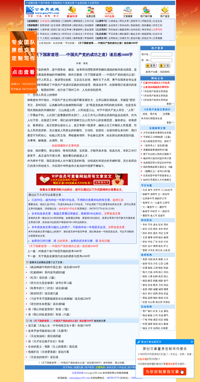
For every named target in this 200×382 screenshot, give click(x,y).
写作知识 (113, 29)
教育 (150, 280)
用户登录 (45, 3)
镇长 (155, 229)
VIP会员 (122, 367)
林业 (145, 285)
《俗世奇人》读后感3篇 (155, 145)
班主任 (158, 250)
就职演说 (78, 25)
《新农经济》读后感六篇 (43, 293)
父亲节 (166, 202)
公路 (166, 263)
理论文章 (124, 21)
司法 (150, 263)
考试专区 (146, 29)
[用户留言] (165, 17)
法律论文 (55, 34)
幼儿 (160, 324)
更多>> (170, 103)
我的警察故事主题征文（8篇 (157, 167)
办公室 (151, 302)
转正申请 (66, 29)
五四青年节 (148, 198)
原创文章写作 (23, 62)
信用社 (156, 328)
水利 (155, 272)
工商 (155, 267)
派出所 (158, 302)
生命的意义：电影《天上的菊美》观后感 (52, 346)
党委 (145, 259)
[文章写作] (72, 17)
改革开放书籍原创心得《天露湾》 (48, 330)
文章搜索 (157, 38)
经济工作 (157, 25)
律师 (155, 246)
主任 (150, 229)
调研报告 (78, 21)
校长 (160, 237)
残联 (160, 280)
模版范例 (124, 29)
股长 (155, 233)
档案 (155, 280)
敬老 (166, 324)
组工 (160, 272)
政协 (145, 263)
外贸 (145, 324)
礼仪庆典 (101, 34)
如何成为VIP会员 (68, 208)
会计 (150, 246)
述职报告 (55, 21)
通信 (166, 311)
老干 (166, 280)
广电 (145, 319)
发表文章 (69, 3)
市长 (145, 224)
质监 (145, 297)
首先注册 (104, 240)
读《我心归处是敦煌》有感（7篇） (49, 309)
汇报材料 (66, 21)
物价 (155, 297)
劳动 (160, 293)
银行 (150, 311)
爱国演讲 (66, 25)
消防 (150, 289)
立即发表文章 (112, 213)
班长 (145, 241)
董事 (150, 237)
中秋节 (153, 211)
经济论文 (66, 34)
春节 (150, 190)
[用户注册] (90, 17)
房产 (145, 311)
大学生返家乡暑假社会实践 (157, 132)
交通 (145, 267)
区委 (145, 302)
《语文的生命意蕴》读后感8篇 (46, 304)
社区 (160, 319)
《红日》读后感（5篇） (42, 277)
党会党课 (89, 29)
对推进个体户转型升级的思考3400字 (60, 251)
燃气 (166, 315)
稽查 (166, 289)
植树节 (146, 194)
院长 (145, 246)
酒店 (155, 319)
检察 (160, 259)
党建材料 (33, 29)
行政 (150, 272)
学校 (150, 319)
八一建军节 (161, 207)
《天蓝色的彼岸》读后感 (43, 357)
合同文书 (101, 38)
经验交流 (146, 21)
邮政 (150, 315)
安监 (166, 293)
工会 (160, 311)
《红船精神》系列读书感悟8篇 (46, 272)
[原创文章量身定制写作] (165, 377)
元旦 (145, 190)
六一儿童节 (156, 202)
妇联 (155, 276)
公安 (160, 263)
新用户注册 (151, 72)
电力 (145, 272)
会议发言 (113, 25)
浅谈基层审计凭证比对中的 (157, 162)
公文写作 (101, 29)
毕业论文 (44, 34)
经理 (155, 237)
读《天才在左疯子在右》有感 (46, 341)
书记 (160, 233)
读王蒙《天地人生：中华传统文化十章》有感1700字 (59, 325)
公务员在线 (45, 43)
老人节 (153, 215)
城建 (155, 289)
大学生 (151, 250)
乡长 (160, 229)
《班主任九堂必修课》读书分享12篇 (50, 282)
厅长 (150, 224)
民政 (166, 267)
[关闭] (35, 33)
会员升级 (82, 3)
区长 (160, 224)
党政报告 (135, 25)
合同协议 (113, 38)
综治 (166, 272)
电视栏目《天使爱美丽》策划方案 (48, 351)
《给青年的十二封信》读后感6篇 (48, 288)
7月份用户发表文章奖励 (155, 91)
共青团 (164, 328)
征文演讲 (55, 25)
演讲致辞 (33, 25)
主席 (166, 233)
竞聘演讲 (44, 25)
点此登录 (62, 240)
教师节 (146, 211)
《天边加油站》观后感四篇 (44, 336)
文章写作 (94, 3)
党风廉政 (146, 25)
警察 (145, 250)
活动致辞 (89, 25)
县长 (155, 224)
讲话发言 (101, 25)
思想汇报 (55, 29)
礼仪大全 (157, 34)
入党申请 (44, 29)
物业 (145, 328)
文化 (166, 297)
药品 (166, 285)
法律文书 (124, 38)
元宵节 (156, 190)
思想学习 (135, 21)
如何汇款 (118, 199)
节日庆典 (113, 34)
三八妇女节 (166, 190)
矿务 (155, 311)
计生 (155, 263)
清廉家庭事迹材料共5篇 (155, 149)
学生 (150, 241)
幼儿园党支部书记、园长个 (157, 141)
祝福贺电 (146, 34)
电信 (145, 315)
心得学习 (101, 21)
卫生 (160, 285)
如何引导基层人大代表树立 (157, 179)
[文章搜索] (128, 17)
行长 (166, 241)
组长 (145, 233)
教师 (166, 237)
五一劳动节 (164, 194)
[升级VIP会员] (109, 17)
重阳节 (146, 215)
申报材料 (89, 38)
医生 (160, 246)
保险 (166, 319)
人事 (150, 276)
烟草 (150, 324)
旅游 (160, 297)
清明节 (153, 194)
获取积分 (57, 3)
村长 (150, 233)
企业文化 (157, 21)
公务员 (166, 250)
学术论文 (89, 34)
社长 (160, 241)
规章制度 (78, 38)
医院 (155, 324)
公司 (155, 315)
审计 (150, 293)
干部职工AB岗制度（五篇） (157, 137)
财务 (145, 276)
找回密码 (165, 72)
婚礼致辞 (124, 34)
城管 (160, 289)
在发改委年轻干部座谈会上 (157, 175)
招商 (155, 293)
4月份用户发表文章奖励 (155, 100)
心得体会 (113, 21)
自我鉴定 (55, 38)
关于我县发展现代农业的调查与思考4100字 (64, 256)
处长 (145, 229)
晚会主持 (135, 34)
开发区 (166, 302)
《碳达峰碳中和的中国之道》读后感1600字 (54, 267)
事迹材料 (78, 29)
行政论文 (78, 34)
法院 (150, 259)
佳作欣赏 (135, 29)
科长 (166, 229)
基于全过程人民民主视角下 (157, 154)
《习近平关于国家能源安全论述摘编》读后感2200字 (59, 298)
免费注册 (33, 3)
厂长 (155, 241)
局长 (166, 224)
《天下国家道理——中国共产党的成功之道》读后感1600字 (62, 246)
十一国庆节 (164, 211)
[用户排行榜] (146, 17)
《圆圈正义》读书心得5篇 (156, 171)
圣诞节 (161, 215)
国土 (166, 276)
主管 (145, 237)
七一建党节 (148, 207)
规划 (145, 280)
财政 (150, 267)
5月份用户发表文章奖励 (155, 95)
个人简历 (44, 38)
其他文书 (146, 38)
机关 (155, 259)
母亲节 (146, 202)
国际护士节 (161, 198)
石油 (160, 315)
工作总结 (44, 21)
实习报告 (66, 38)
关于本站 (67, 367)
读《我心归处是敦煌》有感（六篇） (50, 314)
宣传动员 (124, 25)
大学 (150, 328)
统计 (145, 293)
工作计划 (89, 21)
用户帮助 (132, 367)
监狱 (150, 297)
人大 (166, 259)
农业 (150, 285)
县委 (145, 289)
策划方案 (135, 38)
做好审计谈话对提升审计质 (157, 158)
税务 (160, 267)
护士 (166, 246)
